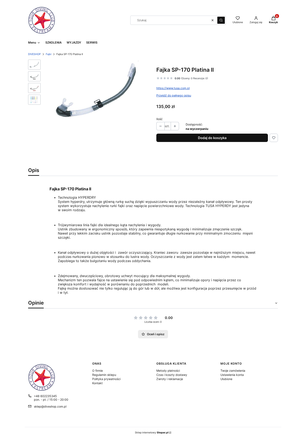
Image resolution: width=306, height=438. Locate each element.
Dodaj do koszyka (212, 138)
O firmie (97, 370)
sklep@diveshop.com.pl (50, 406)
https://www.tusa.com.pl (173, 88)
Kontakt (97, 383)
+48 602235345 (45, 396)
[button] (221, 20)
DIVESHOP (34, 54)
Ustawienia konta (232, 375)
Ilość (159, 119)
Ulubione (226, 379)
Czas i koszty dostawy (171, 375)
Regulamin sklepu (104, 375)
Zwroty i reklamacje (169, 379)
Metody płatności (168, 370)
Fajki (48, 54)
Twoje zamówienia (232, 370)
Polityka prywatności (106, 379)
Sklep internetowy (151, 432)
